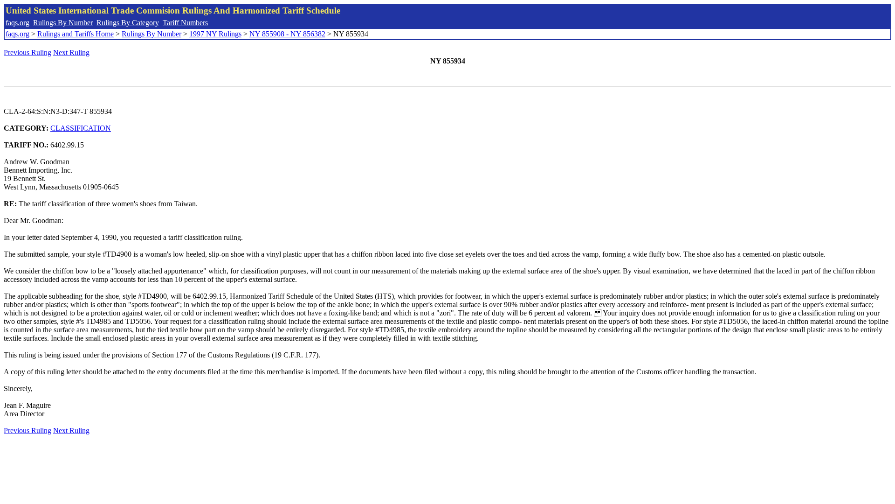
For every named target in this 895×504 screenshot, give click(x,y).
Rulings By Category (127, 23)
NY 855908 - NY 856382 (287, 34)
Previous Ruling (27, 52)
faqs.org (17, 23)
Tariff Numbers (185, 23)
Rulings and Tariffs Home (75, 34)
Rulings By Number (63, 23)
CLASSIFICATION (80, 128)
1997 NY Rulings (215, 34)
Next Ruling (71, 52)
